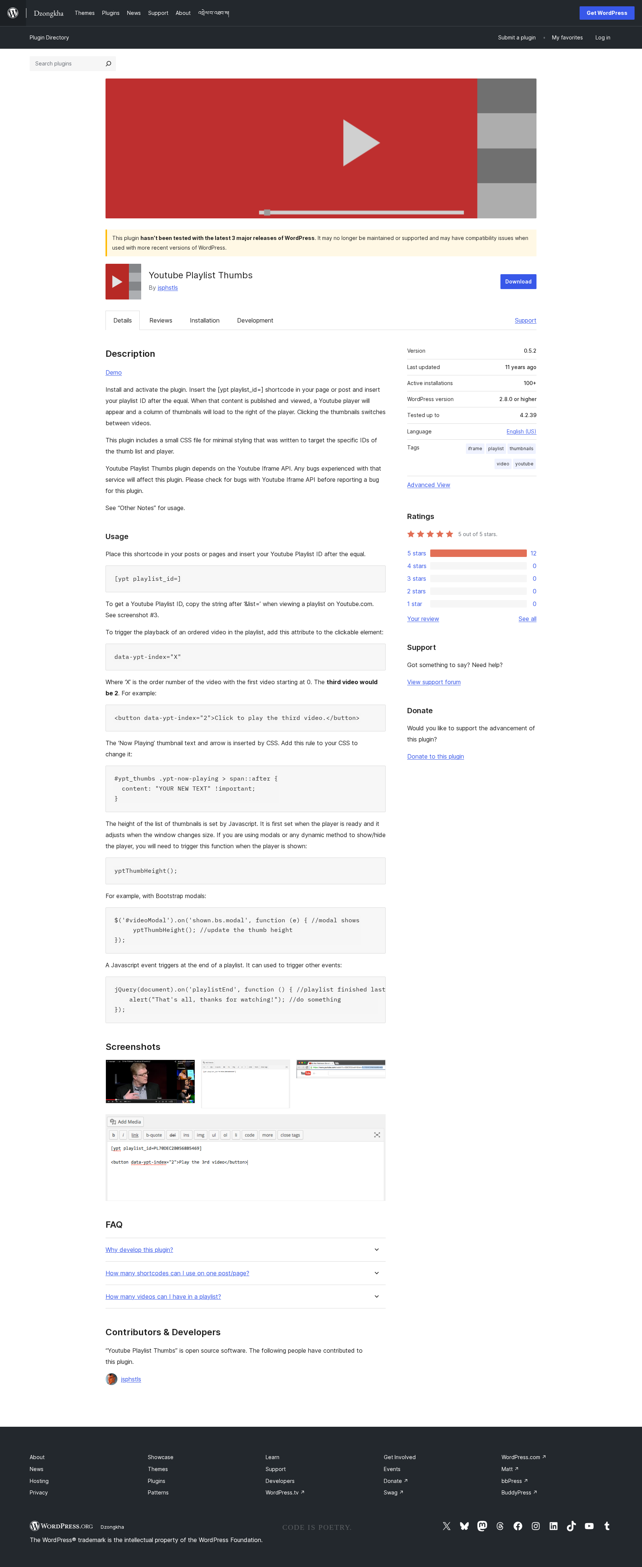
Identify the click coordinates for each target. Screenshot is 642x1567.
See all (527, 618)
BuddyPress (520, 1492)
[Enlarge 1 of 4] (185, 1069)
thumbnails (522, 448)
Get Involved (400, 1457)
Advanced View (428, 484)
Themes (158, 1469)
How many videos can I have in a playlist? (163, 1296)
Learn (272, 1457)
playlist (496, 448)
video (503, 464)
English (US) (521, 431)
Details (122, 320)
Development (255, 320)
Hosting (39, 1481)
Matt (510, 1469)
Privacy (39, 1492)
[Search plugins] (108, 63)
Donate (396, 1481)
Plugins (156, 1481)
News (36, 1469)
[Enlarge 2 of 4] (280, 1069)
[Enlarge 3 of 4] (375, 1069)
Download (518, 281)
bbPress (515, 1481)
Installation (205, 320)
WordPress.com (524, 1457)
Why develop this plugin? (139, 1249)
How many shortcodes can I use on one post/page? (177, 1273)
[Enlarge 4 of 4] (375, 1124)
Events (392, 1469)
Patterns (158, 1492)
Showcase (161, 1457)
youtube (524, 464)
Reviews (160, 320)
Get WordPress (607, 13)
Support (525, 320)
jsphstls (168, 287)
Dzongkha (112, 1527)
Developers (280, 1481)
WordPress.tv (285, 1492)
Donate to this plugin (435, 756)
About (37, 1457)
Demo (114, 372)
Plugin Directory (49, 37)
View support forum (434, 682)
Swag (394, 1492)
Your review (423, 618)
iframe (475, 448)
